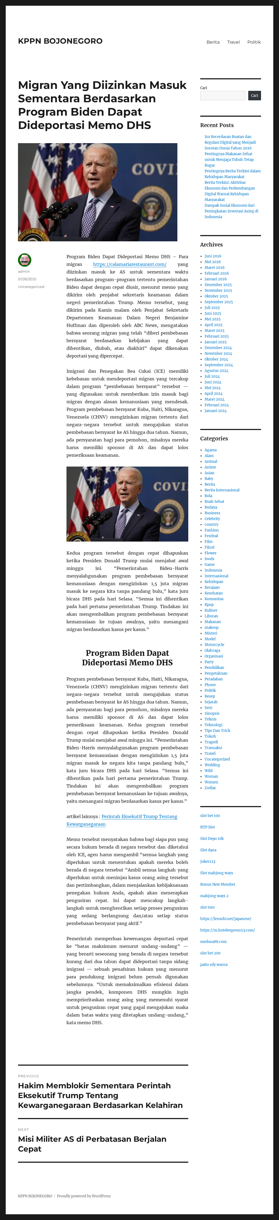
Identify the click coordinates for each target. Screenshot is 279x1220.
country (211, 524)
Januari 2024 (216, 410)
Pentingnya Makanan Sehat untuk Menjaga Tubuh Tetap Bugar (229, 160)
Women (211, 782)
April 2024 (214, 393)
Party (209, 662)
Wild (209, 770)
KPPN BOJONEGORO (60, 41)
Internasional (216, 576)
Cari (203, 88)
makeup (212, 627)
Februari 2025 (217, 336)
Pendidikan (214, 667)
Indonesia (213, 570)
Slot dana (208, 850)
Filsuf (209, 547)
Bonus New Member (217, 884)
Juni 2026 (213, 256)
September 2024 (219, 365)
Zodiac (210, 788)
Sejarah (211, 702)
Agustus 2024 (216, 370)
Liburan (211, 616)
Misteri (211, 633)
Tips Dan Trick (217, 730)
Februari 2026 (217, 273)
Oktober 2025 (216, 296)
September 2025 (219, 302)
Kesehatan (214, 593)
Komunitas (214, 599)
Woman (211, 776)
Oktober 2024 (216, 359)
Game (210, 564)
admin (24, 271)
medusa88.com (213, 941)
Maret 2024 (215, 399)
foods (209, 559)
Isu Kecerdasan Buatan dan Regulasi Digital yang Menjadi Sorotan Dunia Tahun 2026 (230, 142)
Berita (213, 42)
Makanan (213, 622)
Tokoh (210, 736)
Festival (211, 536)
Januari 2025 (216, 342)
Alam (209, 455)
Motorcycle (214, 644)
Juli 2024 (212, 376)
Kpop (209, 604)
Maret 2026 (215, 267)
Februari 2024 (217, 405)
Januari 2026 (216, 279)
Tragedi (211, 742)
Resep (210, 696)
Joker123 (207, 861)
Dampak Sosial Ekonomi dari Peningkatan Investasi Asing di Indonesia (231, 211)
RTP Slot (207, 827)
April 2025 (214, 325)
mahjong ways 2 (214, 896)
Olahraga (212, 650)
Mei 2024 (213, 388)
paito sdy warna (214, 964)
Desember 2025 (218, 285)
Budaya (211, 507)
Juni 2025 (213, 313)
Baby (209, 478)
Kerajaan (212, 587)
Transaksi (213, 748)
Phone (210, 685)
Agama (211, 450)
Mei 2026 (213, 262)
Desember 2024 (218, 347)
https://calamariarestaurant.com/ (129, 264)
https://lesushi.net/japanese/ (225, 918)
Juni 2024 (213, 382)
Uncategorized (31, 286)
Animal (211, 461)
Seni (208, 707)
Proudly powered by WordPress (84, 1196)
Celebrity (212, 518)
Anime (210, 467)
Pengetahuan (216, 673)
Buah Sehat (214, 501)
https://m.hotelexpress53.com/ (227, 930)
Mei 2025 (213, 319)
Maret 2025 (215, 330)
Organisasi (214, 656)
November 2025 (218, 290)
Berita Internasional (222, 490)
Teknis (211, 719)
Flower (211, 553)
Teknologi (213, 725)
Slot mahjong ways (216, 873)
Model (210, 639)
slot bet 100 (210, 815)
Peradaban (214, 679)
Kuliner (211, 610)
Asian (209, 473)
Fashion (212, 530)
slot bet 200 (210, 953)
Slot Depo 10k (212, 838)
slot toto (207, 907)
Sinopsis (212, 713)
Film (209, 541)
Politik (254, 42)
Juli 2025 (212, 307)
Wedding (212, 765)
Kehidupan (214, 581)
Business (212, 513)
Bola (208, 496)
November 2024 (218, 353)
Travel (233, 42)
